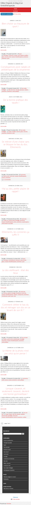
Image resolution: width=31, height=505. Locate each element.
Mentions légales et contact (10, 476)
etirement (18, 260)
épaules (22, 55)
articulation (5, 55)
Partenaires (6, 479)
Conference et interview (9, 458)
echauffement (12, 260)
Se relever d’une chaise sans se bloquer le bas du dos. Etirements (15, 144)
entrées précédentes (2, 423)
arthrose (5, 293)
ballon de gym (9, 414)
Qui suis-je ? (6, 451)
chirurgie (17, 89)
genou (3, 56)
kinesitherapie (16, 339)
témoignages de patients (9, 470)
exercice (18, 131)
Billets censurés (7, 463)
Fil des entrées (17, 14)
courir (18, 55)
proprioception (25, 222)
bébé (9, 89)
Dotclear (9, 503)
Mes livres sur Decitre (8, 488)
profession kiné (7, 465)
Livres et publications (8, 440)
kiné (10, 56)
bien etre (13, 89)
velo (15, 296)
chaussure (11, 55)
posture (3, 177)
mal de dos (23, 174)
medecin (26, 89)
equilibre (26, 55)
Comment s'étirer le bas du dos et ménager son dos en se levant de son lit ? (15, 307)
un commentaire (7, 179)
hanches (7, 56)
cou (8, 220)
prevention (25, 56)
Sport (20, 53)
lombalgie (17, 220)
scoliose (24, 417)
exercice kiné (6, 176)
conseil (15, 55)
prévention (4, 58)
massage (5, 456)
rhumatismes (4, 296)
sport (8, 58)
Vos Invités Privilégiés (8, 468)
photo (15, 222)
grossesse (22, 89)
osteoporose (20, 294)
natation (15, 294)
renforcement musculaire (7, 223)
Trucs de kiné (24, 337)
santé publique (15, 91)
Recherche (6, 431)
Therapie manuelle (8, 442)
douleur (10, 131)
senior (9, 296)
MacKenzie (18, 293)
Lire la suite (3, 50)
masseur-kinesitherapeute (17, 56)
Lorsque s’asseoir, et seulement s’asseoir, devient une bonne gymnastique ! (15, 391)
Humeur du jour (7, 449)
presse (10, 380)
